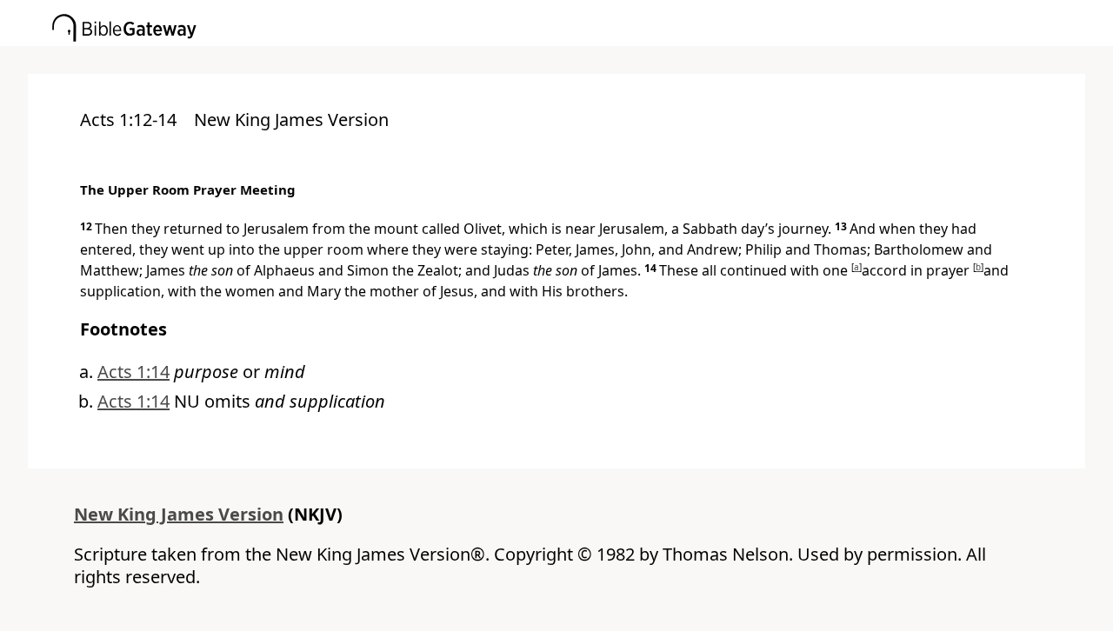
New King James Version (178, 514)
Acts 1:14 (133, 371)
